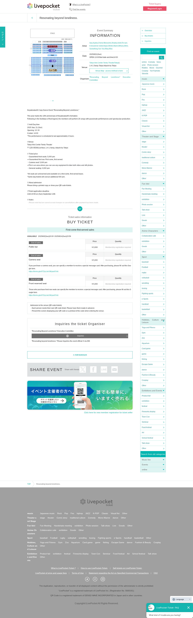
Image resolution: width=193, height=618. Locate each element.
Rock (144, 89)
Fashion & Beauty (148, 375)
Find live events (78, 9)
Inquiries (148, 41)
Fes (143, 100)
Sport (144, 257)
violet (119, 43)
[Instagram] (104, 579)
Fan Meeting (146, 189)
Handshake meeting (149, 194)
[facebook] (96, 579)
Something (93, 49)
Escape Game (147, 364)
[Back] (32, 17)
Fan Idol (145, 184)
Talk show (145, 210)
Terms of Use (78, 573)
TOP (29, 484)
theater (144, 147)
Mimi (126, 46)
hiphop (144, 105)
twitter (83, 369)
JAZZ (144, 110)
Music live (146, 460)
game (144, 354)
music (144, 79)
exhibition (145, 199)
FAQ (156, 573)
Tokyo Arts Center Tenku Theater (101, 63)
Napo (106, 46)
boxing (144, 288)
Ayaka (95, 43)
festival (144, 406)
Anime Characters (150, 231)
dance (144, 173)
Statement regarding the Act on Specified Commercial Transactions (119, 573)
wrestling (145, 283)
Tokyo (116, 63)
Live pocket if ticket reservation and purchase (43, 6)
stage (144, 142)
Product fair (146, 396)
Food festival (147, 427)
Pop (143, 94)
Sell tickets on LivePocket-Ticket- (127, 568)
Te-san (124, 43)
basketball (146, 309)
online (144, 62)
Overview (148, 31)
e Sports (145, 299)
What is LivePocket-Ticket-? (63, 568)
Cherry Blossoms (104, 43)
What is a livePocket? (81, 5)
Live (143, 215)
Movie (151, 68)
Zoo (143, 338)
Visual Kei (146, 126)
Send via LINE (104, 369)
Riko (110, 49)
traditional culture (148, 157)
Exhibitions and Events (152, 390)
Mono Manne (147, 168)
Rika (107, 49)
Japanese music (148, 84)
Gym (143, 333)
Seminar (145, 422)
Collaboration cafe (149, 236)
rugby (144, 273)
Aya (90, 43)
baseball (145, 262)
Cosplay (145, 71)
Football (145, 267)
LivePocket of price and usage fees (51, 573)
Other (144, 131)
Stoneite (145, 74)
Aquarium (145, 343)
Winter (110, 46)
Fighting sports (147, 294)
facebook (93, 369)
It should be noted (96, 46)
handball (145, 304)
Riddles (145, 68)
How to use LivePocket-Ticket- (94, 568)
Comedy (151, 62)
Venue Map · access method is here (109, 71)
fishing (144, 359)
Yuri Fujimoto (155, 71)
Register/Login (155, 8)
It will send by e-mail (114, 369)
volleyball (145, 278)
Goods (144, 220)
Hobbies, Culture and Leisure (32, 545)
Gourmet (159, 68)
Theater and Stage (150, 136)
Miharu (121, 46)
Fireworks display (148, 412)
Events (145, 464)
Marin (116, 46)
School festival (147, 438)
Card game (146, 349)
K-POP (144, 116)
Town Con (146, 417)
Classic (145, 121)
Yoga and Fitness (148, 328)
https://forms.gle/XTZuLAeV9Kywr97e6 (43, 271)
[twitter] (88, 579)
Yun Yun (101, 49)
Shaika (114, 43)
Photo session (152, 65)
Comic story (146, 152)
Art (143, 433)
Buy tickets (149, 36)
